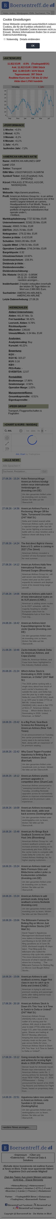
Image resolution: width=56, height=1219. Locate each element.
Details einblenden (30, 39)
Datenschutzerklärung (14, 35)
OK (33, 45)
